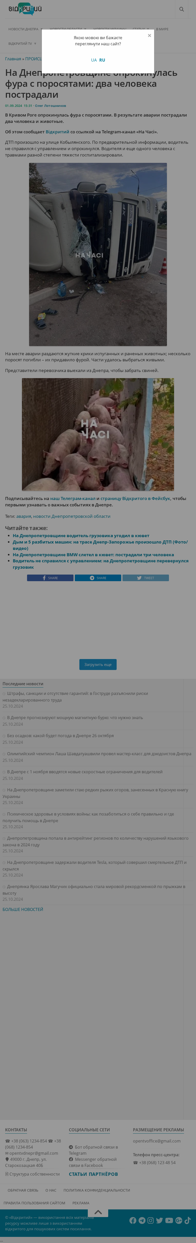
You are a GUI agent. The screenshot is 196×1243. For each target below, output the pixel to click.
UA (94, 60)
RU (102, 60)
